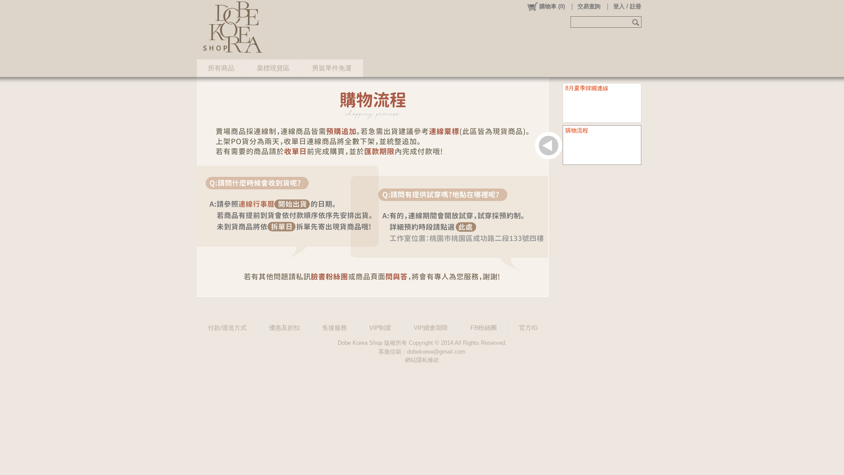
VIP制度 (380, 327)
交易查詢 (589, 6)
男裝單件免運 (332, 68)
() (552, 6)
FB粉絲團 (483, 327)
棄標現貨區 (273, 68)
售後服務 (334, 327)
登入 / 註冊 (627, 6)
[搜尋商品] (637, 22)
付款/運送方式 (227, 327)
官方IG (528, 327)
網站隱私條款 (422, 360)
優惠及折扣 (284, 327)
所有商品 (221, 68)
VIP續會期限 (431, 327)
